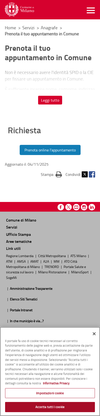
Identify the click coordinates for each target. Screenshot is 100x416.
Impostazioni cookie (50, 393)
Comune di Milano (21, 220)
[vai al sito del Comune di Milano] (19, 9)
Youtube (76, 207)
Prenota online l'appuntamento (50, 150)
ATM (9, 261)
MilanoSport (80, 271)
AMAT (34, 261)
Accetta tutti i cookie (50, 407)
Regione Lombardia (20, 255)
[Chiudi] (94, 333)
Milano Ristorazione (52, 271)
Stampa (51, 174)
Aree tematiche (19, 241)
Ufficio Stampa (18, 234)
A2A (46, 261)
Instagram (84, 207)
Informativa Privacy (56, 383)
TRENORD (52, 266)
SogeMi (11, 277)
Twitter (85, 174)
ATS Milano (78, 255)
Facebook (92, 174)
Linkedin (92, 207)
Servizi (28, 27)
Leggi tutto (50, 100)
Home (10, 27)
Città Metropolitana (52, 255)
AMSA (21, 261)
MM (57, 261)
